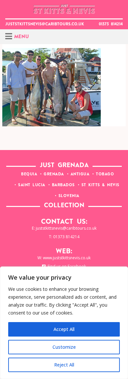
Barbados (63, 185)
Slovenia (68, 196)
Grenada (54, 174)
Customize (64, 347)
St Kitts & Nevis (100, 185)
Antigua (80, 174)
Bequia (29, 174)
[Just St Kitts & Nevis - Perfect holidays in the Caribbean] (64, 9)
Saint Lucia (31, 185)
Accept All (64, 329)
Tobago (105, 174)
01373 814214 (111, 24)
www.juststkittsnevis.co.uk (67, 258)
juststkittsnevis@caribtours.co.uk (44, 24)
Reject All (64, 365)
